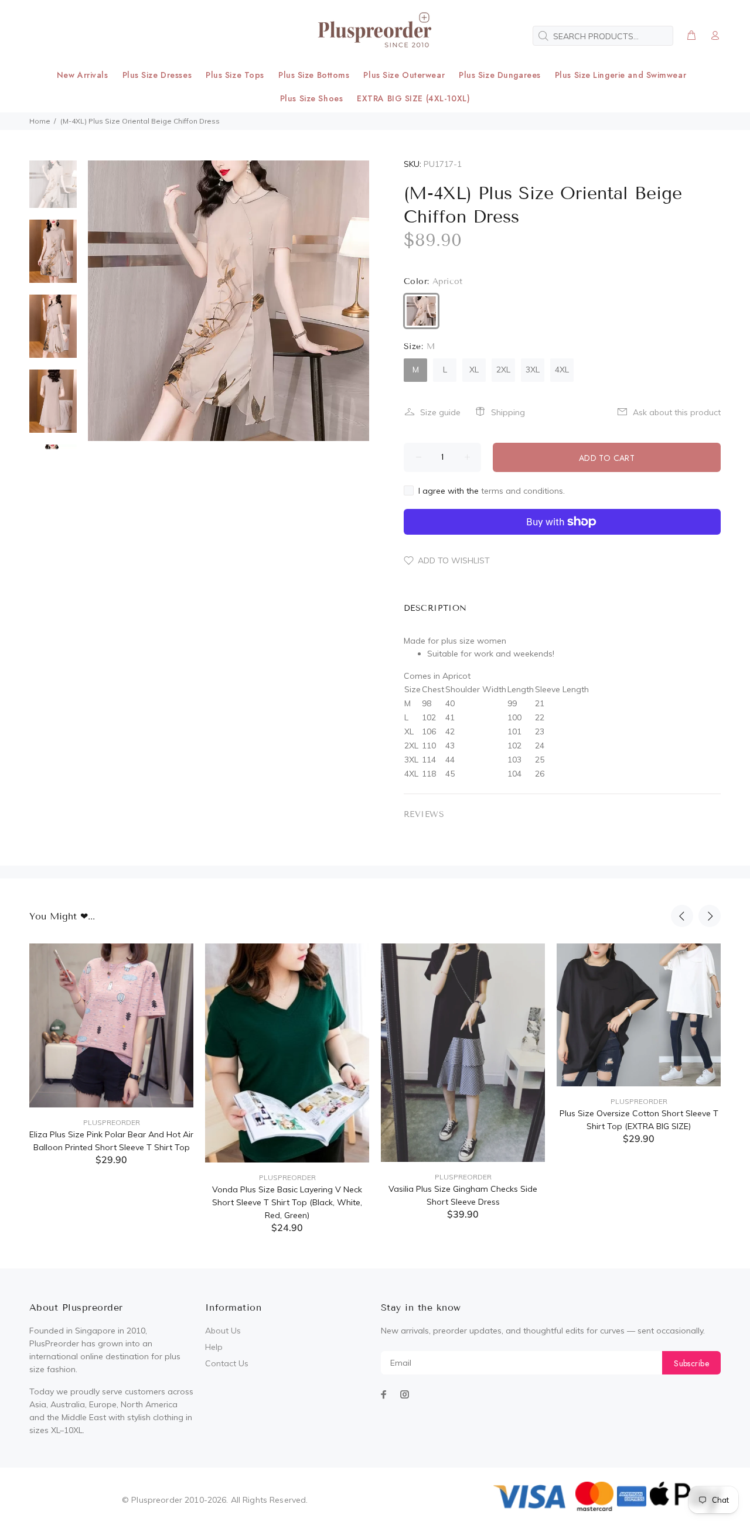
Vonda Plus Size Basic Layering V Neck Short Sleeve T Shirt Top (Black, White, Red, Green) (287, 1202)
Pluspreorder (111, 1122)
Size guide (440, 412)
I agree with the (491, 490)
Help (214, 1347)
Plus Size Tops (235, 75)
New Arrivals (82, 75)
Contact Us (226, 1363)
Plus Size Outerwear (404, 75)
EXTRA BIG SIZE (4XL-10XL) (413, 98)
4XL (562, 369)
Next (709, 916)
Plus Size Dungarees (500, 75)
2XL (503, 369)
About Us (223, 1330)
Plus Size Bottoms (314, 75)
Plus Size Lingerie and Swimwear (620, 75)
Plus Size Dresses (157, 75)
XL (474, 369)
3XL (533, 369)
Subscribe (691, 1363)
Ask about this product (677, 412)
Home (39, 121)
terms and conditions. (523, 490)
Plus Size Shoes (311, 98)
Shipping (508, 412)
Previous (682, 916)
